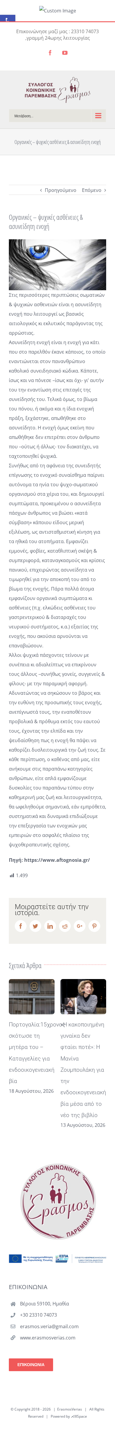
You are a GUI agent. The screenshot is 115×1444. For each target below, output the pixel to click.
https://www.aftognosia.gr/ (57, 860)
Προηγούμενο (60, 190)
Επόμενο (91, 190)
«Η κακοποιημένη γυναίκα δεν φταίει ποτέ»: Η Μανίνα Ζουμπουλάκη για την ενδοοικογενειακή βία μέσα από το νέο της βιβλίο (83, 1070)
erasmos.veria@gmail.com (49, 1326)
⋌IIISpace (79, 1416)
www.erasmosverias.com (47, 1337)
